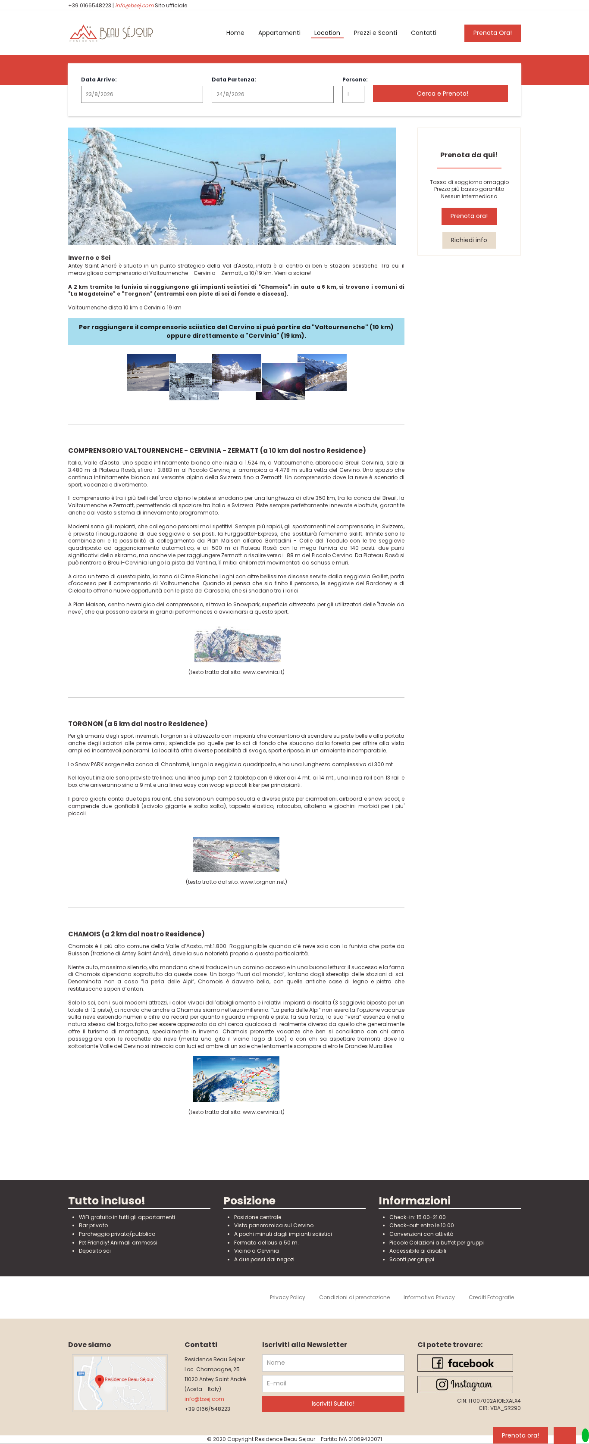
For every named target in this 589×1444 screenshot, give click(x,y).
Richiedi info (469, 240)
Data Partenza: (234, 79)
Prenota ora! (469, 216)
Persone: (353, 79)
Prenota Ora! (492, 32)
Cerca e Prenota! (442, 93)
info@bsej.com (134, 5)
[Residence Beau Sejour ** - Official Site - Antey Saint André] (120, 33)
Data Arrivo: (99, 79)
